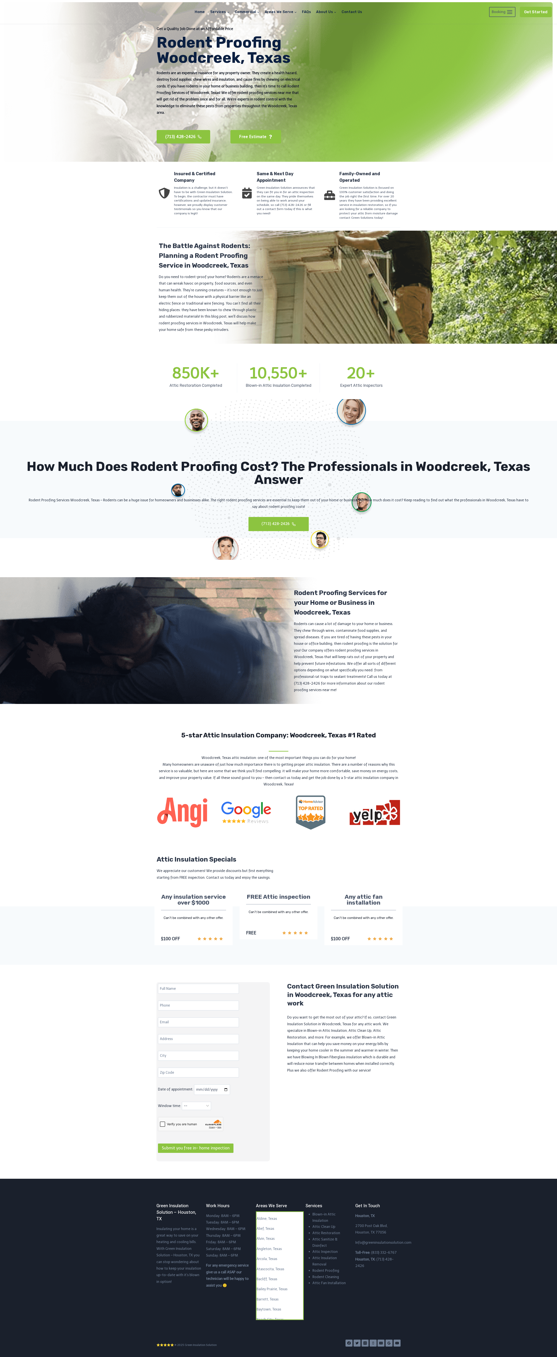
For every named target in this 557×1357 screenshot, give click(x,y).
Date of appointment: (176, 1089)
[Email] (380, 1343)
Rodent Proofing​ (325, 1271)
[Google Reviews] (389, 1343)
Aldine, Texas (267, 1219)
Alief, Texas (265, 1229)
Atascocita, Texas (270, 1269)
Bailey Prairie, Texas (272, 1289)
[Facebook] (349, 1343)
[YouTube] (397, 1343)
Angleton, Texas (269, 1249)
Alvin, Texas (266, 1239)
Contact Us (352, 12)
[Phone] (373, 1343)
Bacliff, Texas (267, 1279)
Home (200, 12)
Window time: (170, 1106)
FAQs (306, 12)
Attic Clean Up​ (323, 1227)
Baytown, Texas (269, 1309)
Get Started (535, 12)
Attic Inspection (325, 1252)
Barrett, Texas (267, 1299)
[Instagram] (365, 1343)
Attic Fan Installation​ (329, 1283)
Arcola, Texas (267, 1259)
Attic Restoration (326, 1233)
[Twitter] (357, 1343)
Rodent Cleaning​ (325, 1277)
